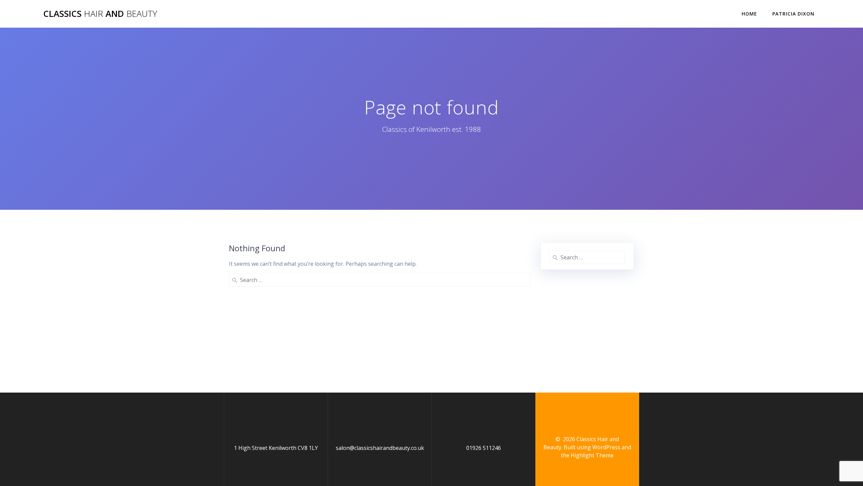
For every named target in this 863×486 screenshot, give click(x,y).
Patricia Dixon (793, 13)
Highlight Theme (592, 455)
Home (749, 13)
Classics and (100, 13)
